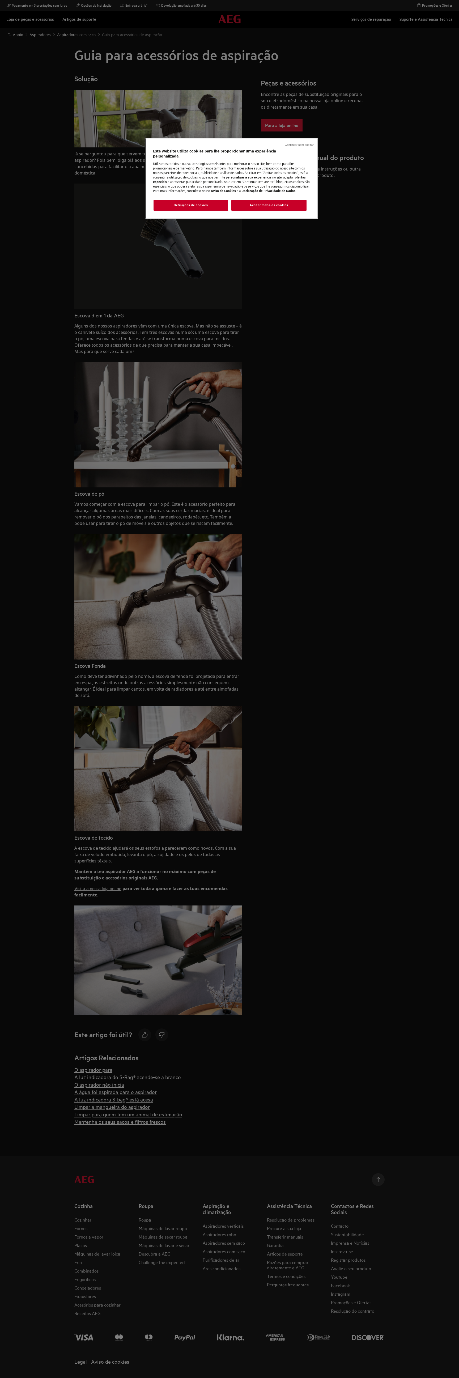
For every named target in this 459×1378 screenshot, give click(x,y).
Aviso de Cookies (223, 191)
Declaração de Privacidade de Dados (268, 191)
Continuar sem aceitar (299, 144)
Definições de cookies (191, 205)
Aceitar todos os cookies (269, 205)
